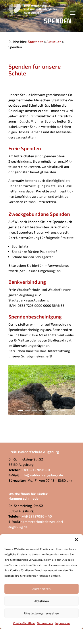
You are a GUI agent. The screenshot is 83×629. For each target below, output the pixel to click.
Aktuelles (54, 42)
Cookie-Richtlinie (24, 623)
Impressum (62, 623)
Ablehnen (41, 601)
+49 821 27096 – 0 (36, 470)
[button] (76, 539)
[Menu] (73, 12)
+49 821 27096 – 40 (37, 516)
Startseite (35, 42)
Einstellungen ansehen (41, 613)
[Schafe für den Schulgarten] (41, 414)
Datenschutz (45, 623)
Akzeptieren (41, 589)
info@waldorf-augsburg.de (42, 475)
